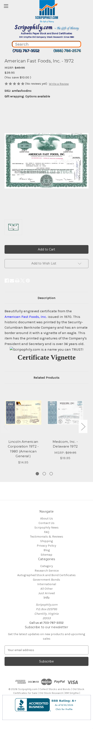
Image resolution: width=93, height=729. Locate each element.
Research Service (47, 570)
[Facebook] (7, 281)
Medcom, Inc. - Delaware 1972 (65, 444)
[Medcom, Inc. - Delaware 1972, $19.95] (65, 412)
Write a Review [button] (59, 84)
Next (83, 426)
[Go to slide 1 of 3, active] (37, 473)
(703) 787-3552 (25, 50)
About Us (46, 518)
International (46, 584)
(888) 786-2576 (67, 50)
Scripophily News (46, 527)
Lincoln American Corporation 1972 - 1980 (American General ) (23, 449)
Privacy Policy (46, 545)
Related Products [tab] (46, 377)
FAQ (46, 532)
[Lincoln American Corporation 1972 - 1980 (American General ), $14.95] (23, 412)
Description (46, 298)
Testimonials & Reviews (46, 536)
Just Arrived (46, 593)
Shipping (46, 541)
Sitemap (46, 554)
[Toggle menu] (6, 6)
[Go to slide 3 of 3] (51, 473)
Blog (46, 550)
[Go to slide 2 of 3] (44, 473)
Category (46, 566)
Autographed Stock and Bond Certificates (46, 575)
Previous (5, 426)
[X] (22, 281)
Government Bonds (46, 579)
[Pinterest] (28, 281)
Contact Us (46, 523)
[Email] (12, 281)
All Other (46, 589)
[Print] (17, 281)
